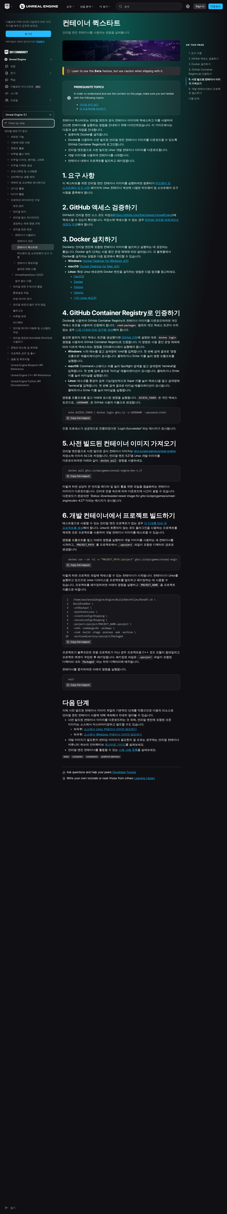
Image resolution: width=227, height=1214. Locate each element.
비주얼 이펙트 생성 (21, 165)
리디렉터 (18, 322)
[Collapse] (8, 199)
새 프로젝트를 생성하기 (93, 108)
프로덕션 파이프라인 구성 (25, 199)
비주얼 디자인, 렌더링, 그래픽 (27, 159)
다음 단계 (194, 98)
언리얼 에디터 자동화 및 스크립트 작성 (32, 330)
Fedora (78, 287)
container (77, 756)
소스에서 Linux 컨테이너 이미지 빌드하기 (110, 729)
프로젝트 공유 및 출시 (23, 353)
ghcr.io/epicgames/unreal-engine (155, 451)
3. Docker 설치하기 (200, 64)
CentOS (79, 276)
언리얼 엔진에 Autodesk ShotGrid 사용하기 (32, 339)
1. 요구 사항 (195, 53)
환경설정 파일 (21, 292)
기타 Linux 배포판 (85, 298)
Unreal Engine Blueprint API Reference (27, 367)
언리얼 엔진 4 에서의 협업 (27, 286)
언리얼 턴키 (19, 211)
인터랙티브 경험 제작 (23, 176)
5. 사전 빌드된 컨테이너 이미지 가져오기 (204, 81)
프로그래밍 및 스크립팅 (24, 171)
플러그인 (18, 310)
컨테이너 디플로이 (25, 234)
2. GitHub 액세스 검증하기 (204, 58)
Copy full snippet (80, 418)
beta (66, 756)
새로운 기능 (17, 136)
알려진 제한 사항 (26, 268)
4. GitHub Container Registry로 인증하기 (200, 71)
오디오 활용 (17, 188)
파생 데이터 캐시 (22, 298)
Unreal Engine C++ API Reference (31, 375)
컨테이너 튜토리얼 (27, 262)
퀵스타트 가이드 (115, 744)
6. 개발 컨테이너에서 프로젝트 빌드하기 (204, 90)
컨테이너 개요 (25, 240)
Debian (78, 282)
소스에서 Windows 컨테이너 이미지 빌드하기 (113, 734)
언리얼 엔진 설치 (89, 104)
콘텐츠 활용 (17, 148)
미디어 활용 (17, 194)
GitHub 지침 (130, 337)
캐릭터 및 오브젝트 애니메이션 (28, 182)
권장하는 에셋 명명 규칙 (26, 223)
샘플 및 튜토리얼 (20, 359)
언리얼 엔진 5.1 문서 (15, 130)
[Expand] (8, 136)
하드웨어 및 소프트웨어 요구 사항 (34, 255)
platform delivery (110, 756)
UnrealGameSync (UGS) (29, 274)
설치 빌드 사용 (23, 280)
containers (92, 756)
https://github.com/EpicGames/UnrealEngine (143, 215)
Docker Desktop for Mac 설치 (100, 266)
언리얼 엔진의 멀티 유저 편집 (29, 304)
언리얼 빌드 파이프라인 (26, 217)
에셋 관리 (18, 205)
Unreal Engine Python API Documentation (26, 383)
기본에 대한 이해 (20, 142)
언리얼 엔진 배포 (22, 229)
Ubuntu (78, 292)
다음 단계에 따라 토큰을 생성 (94, 330)
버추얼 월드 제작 (20, 153)
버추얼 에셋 (19, 316)
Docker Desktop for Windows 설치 (106, 261)
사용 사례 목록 (128, 750)
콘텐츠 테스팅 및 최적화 (24, 347)
